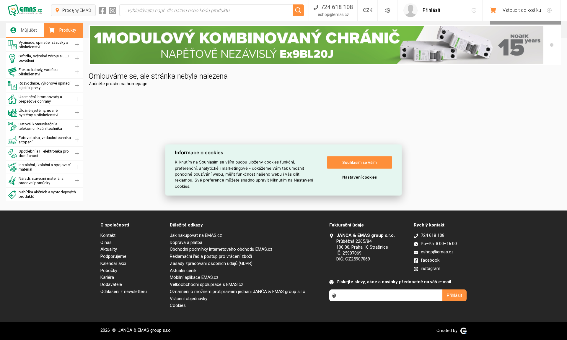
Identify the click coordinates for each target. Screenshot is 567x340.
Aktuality (108, 249)
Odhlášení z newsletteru (123, 291)
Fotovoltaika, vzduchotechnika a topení (45, 139)
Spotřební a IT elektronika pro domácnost (44, 153)
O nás (106, 242)
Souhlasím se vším (359, 162)
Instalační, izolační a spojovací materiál (45, 167)
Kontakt (107, 235)
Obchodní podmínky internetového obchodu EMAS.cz (221, 249)
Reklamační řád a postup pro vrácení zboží (211, 256)
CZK (367, 10)
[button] (551, 45)
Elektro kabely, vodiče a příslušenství (38, 71)
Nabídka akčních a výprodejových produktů (47, 194)
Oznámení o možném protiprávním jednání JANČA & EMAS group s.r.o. (238, 291)
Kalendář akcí (113, 263)
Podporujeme (113, 256)
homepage (137, 83)
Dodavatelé (111, 284)
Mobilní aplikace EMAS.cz (194, 277)
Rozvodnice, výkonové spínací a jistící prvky (44, 85)
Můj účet (29, 30)
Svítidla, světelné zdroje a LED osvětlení (44, 58)
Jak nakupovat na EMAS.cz (196, 235)
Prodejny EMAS (76, 10)
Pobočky (108, 270)
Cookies (178, 305)
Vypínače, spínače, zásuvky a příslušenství (43, 44)
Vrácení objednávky (188, 298)
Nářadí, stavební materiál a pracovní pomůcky (41, 180)
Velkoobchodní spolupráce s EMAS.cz (206, 284)
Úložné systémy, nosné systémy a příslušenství (38, 112)
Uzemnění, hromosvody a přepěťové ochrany (40, 99)
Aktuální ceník (183, 270)
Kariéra (107, 277)
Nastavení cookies (359, 177)
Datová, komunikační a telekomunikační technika (40, 126)
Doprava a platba (186, 242)
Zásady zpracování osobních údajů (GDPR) (211, 263)
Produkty (67, 30)
